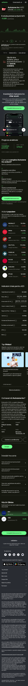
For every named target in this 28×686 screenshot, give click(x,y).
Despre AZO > (13, 53)
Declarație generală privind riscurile (9, 654)
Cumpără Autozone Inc (14, 108)
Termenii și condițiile (16, 645)
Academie (10, 203)
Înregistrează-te (4, 44)
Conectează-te (17, 2)
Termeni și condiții (19, 654)
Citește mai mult (7, 384)
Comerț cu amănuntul (12, 439)
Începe (7, 446)
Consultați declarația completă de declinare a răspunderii (13, 647)
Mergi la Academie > (14, 390)
